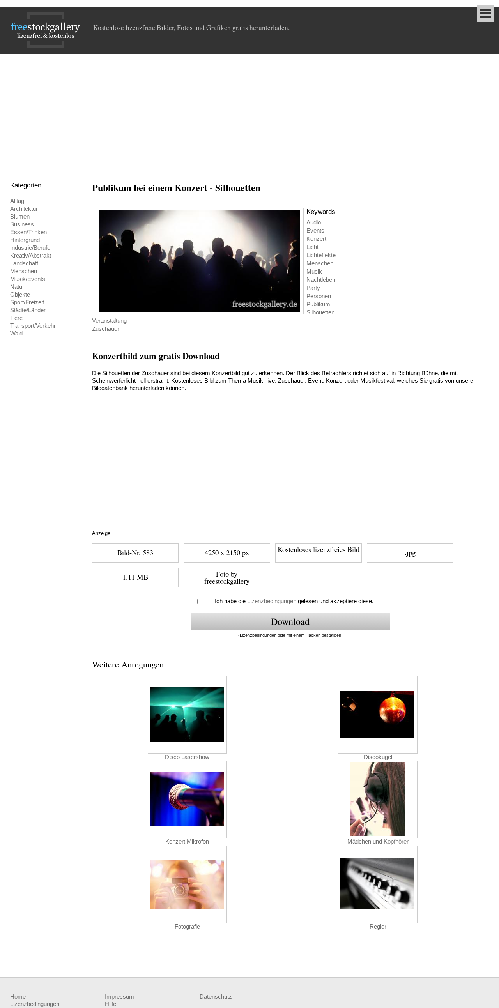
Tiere (16, 318)
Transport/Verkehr (33, 326)
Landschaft (24, 263)
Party (313, 288)
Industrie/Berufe (30, 248)
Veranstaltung (109, 321)
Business (22, 224)
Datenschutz (216, 997)
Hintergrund (25, 240)
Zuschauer (105, 329)
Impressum (119, 997)
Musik (314, 271)
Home (18, 997)
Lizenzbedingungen (271, 601)
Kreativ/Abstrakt (30, 255)
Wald (16, 333)
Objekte (20, 294)
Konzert (316, 239)
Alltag (17, 201)
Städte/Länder (28, 310)
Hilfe (110, 1004)
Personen (318, 296)
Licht (312, 247)
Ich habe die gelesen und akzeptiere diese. (294, 601)
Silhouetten (320, 312)
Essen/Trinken (28, 232)
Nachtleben (320, 280)
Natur (17, 287)
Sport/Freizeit (27, 302)
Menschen (23, 271)
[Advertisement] (249, 112)
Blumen (20, 217)
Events (315, 231)
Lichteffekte (321, 255)
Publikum (318, 304)
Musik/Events (27, 279)
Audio (313, 222)
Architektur (24, 209)
